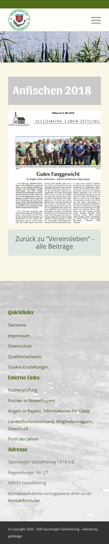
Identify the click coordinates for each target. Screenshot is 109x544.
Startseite (17, 325)
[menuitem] (93, 20)
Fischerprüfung (22, 390)
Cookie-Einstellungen (28, 367)
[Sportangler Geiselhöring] (45, 20)
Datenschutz (20, 346)
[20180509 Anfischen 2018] (54, 167)
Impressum (19, 335)
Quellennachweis (24, 356)
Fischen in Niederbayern (31, 400)
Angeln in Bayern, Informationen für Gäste (49, 411)
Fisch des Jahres (23, 439)
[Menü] (93, 20)
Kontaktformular (24, 500)
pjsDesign (15, 536)
